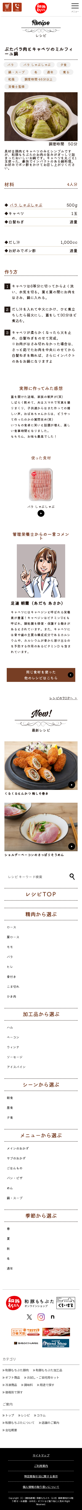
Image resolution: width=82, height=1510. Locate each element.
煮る (66, 72)
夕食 (63, 64)
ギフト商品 (12, 1377)
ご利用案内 (41, 1466)
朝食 (10, 1097)
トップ (9, 1415)
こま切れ (13, 986)
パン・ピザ (14, 1178)
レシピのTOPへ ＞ (63, 698)
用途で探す (47, 1385)
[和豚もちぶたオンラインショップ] (41, 8)
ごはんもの (14, 1168)
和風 (11, 79)
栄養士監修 (16, 86)
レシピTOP (42, 894)
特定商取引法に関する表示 (41, 1476)
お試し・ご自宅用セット (43, 1377)
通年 (50, 72)
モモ (10, 947)
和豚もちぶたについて (20, 1422)
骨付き (11, 976)
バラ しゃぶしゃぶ (37, 64)
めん (10, 1188)
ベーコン (13, 1037)
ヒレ (10, 966)
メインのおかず (18, 1148)
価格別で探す (14, 1392)
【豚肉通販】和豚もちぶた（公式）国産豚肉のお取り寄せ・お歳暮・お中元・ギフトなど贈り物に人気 (42, 1499)
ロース (11, 927)
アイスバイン (16, 1067)
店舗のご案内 (50, 1422)
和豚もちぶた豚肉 (17, 1370)
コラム (41, 1415)
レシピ (25, 1415)
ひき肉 (11, 996)
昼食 (10, 1107)
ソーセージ (14, 1057)
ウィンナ (13, 1047)
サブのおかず (16, 1158)
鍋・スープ (16, 72)
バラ (10, 64)
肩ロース (13, 937)
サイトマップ (41, 1455)
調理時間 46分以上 (38, 79)
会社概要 (11, 1430)
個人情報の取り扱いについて (41, 1487)
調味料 (28, 1385)
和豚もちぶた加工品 (49, 1370)
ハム (10, 1027)
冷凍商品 (11, 1385)
